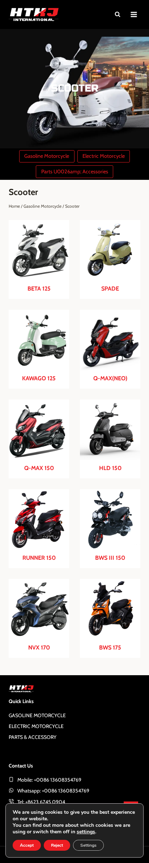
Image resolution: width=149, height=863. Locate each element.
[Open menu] (133, 14)
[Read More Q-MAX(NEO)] (110, 340)
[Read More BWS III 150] (110, 519)
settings (86, 832)
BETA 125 (39, 289)
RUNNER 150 (39, 558)
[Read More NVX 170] (39, 609)
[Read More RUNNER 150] (39, 519)
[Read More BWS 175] (110, 609)
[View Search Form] (117, 14)
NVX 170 (39, 648)
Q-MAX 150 (39, 468)
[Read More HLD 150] (110, 429)
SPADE (110, 289)
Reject (57, 845)
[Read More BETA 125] (39, 250)
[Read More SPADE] (110, 250)
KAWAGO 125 (39, 378)
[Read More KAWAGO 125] (39, 340)
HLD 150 (110, 468)
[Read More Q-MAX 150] (39, 429)
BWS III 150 (110, 558)
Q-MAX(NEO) (110, 378)
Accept (27, 845)
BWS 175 (110, 648)
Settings (88, 845)
